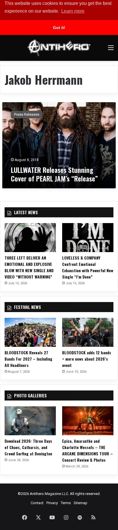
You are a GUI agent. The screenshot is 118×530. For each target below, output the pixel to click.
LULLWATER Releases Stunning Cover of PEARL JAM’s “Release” (54, 174)
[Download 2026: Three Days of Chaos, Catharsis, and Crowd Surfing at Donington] (30, 420)
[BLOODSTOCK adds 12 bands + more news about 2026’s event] (87, 332)
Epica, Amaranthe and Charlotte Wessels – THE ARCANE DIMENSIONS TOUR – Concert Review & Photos (87, 450)
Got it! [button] (59, 27)
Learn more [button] (72, 11)
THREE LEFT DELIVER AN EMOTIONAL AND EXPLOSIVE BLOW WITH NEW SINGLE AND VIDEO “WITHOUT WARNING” (29, 267)
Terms (66, 503)
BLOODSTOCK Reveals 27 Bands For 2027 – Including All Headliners (28, 358)
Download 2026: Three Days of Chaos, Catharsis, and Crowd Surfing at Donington (28, 447)
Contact (37, 503)
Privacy (52, 503)
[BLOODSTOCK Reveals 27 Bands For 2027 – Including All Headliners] (30, 332)
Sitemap (80, 503)
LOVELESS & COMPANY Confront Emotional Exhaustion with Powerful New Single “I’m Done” (87, 267)
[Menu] (111, 49)
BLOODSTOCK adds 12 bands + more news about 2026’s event (86, 358)
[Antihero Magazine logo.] (59, 48)
